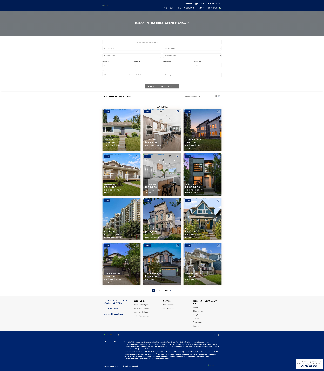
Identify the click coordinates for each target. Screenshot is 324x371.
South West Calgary (141, 316)
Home (165, 8)
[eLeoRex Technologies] (214, 367)
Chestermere (198, 311)
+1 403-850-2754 (213, 3)
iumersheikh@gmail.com (194, 3)
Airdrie (195, 307)
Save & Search (169, 86)
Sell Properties (168, 308)
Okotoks (196, 318)
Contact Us (212, 8)
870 (166, 291)
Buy (171, 8)
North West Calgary (141, 308)
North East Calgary (141, 305)
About (201, 8)
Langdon (196, 315)
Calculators (189, 8)
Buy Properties (168, 305)
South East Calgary (141, 312)
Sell (179, 8)
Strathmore (197, 322)
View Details (109, 148)
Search (151, 86)
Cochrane (196, 326)
